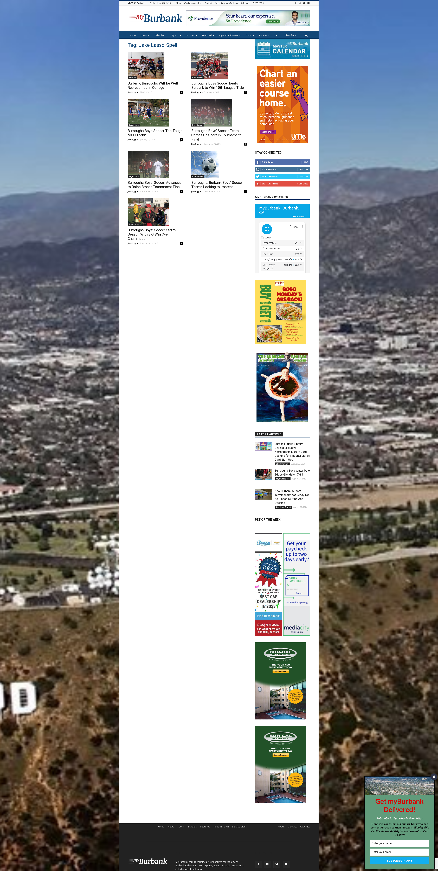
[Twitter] (304, 3)
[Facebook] (296, 3)
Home (133, 35)
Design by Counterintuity (298, 822)
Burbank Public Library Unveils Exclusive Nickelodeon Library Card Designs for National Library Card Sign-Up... (292, 443)
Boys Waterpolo (282, 470)
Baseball (132, 77)
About (281, 767)
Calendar (245, 3)
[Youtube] (308, 3)
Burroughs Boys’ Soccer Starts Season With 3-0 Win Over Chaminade (152, 234)
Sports (175, 35)
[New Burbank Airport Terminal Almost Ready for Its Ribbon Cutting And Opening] (263, 486)
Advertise (305, 767)
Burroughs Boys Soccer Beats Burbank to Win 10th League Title (217, 85)
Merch (277, 35)
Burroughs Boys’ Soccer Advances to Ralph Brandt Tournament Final (155, 185)
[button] (306, 35)
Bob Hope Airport (283, 498)
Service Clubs (239, 767)
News (144, 35)
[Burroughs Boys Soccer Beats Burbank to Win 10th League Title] (219, 65)
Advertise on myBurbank (226, 3)
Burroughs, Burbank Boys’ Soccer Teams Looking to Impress (217, 185)
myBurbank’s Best (228, 35)
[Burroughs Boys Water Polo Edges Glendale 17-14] (263, 466)
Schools (190, 35)
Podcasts (264, 35)
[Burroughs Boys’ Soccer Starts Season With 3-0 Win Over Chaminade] (155, 212)
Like (306, 152)
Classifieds (290, 35)
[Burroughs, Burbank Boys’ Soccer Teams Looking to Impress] (219, 164)
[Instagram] (300, 3)
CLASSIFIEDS (258, 3)
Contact (208, 3)
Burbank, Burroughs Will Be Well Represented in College (153, 85)
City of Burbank (282, 455)
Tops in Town (221, 767)
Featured (207, 35)
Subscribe (302, 173)
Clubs (249, 35)
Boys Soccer (197, 77)
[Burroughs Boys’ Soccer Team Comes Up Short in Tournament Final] (219, 113)
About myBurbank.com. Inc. (189, 3)
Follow (304, 159)
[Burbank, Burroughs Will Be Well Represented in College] (155, 65)
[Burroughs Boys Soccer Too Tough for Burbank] (155, 113)
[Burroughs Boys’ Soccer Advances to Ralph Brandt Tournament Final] (155, 164)
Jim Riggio (133, 92)
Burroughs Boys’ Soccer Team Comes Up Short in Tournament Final (216, 135)
